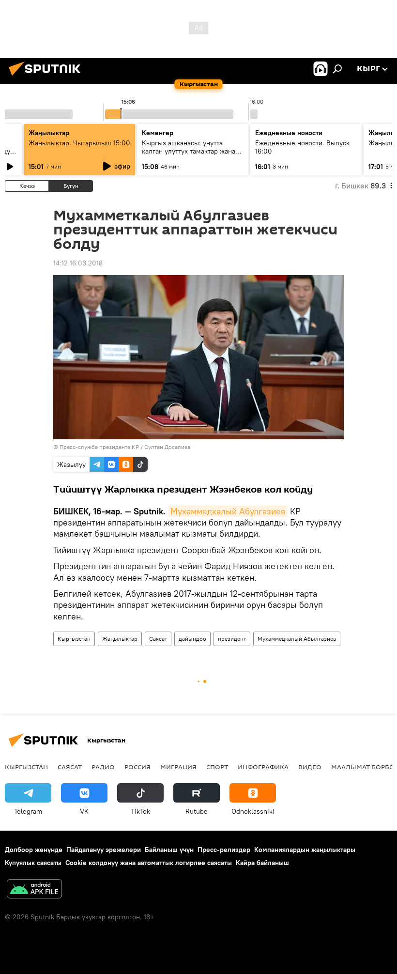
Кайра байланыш (262, 862)
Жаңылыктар (119, 638)
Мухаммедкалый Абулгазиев (227, 511)
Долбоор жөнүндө (33, 849)
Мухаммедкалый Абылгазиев (297, 638)
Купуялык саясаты (33, 862)
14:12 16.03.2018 (78, 263)
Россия (137, 766)
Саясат (158, 638)
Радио (103, 766)
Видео (309, 766)
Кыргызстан (74, 638)
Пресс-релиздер (224, 849)
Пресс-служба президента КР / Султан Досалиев (125, 446)
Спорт (217, 766)
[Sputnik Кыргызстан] (47, 77)
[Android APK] (34, 890)
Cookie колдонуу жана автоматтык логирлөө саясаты (148, 862)
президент (232, 638)
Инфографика (263, 766)
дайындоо (192, 638)
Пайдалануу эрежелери (103, 849)
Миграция (178, 766)
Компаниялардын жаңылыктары (304, 849)
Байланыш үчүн (169, 849)
